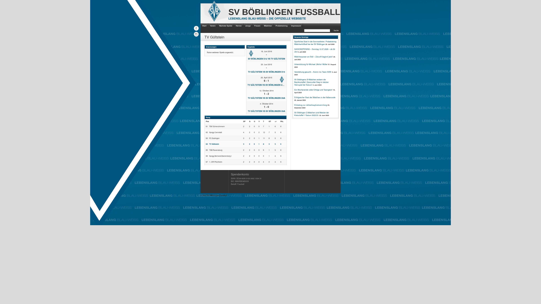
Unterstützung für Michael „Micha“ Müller (310, 64)
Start (204, 25)
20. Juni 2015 (266, 64)
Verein (213, 25)
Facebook (196, 28)
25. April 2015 (266, 77)
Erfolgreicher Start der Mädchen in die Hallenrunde (314, 97)
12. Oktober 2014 (266, 90)
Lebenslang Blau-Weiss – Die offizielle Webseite (267, 18)
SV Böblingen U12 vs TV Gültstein (266, 58)
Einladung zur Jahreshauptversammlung (310, 105)
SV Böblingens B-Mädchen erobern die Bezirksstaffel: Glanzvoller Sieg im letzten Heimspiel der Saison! (311, 82)
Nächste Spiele (225, 25)
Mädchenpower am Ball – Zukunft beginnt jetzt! (313, 56)
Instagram (196, 34)
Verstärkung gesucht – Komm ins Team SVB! (312, 72)
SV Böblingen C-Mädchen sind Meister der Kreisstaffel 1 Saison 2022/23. (311, 114)
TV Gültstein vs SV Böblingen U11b (267, 84)
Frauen (257, 25)
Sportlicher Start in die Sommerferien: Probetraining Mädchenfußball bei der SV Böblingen (315, 42)
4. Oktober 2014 (266, 103)
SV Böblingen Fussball (284, 12)
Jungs (248, 25)
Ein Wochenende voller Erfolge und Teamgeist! (313, 89)
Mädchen (268, 25)
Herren (239, 25)
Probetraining (282, 25)
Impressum (296, 25)
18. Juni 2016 (266, 51)
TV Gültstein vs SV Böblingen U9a (266, 98)
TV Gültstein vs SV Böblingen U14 (266, 71)
